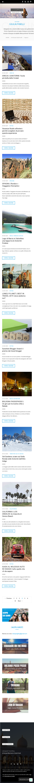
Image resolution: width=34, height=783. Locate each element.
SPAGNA (12, 180)
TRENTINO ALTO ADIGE (16, 453)
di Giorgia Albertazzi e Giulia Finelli (11, 753)
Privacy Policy (6, 737)
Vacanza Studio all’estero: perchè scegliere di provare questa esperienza (13, 131)
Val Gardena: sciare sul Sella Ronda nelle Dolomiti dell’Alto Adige (13, 459)
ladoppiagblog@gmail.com (19, 633)
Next (19, 601)
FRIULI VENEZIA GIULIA (16, 235)
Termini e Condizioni (8, 744)
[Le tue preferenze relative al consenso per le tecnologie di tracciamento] (31, 780)
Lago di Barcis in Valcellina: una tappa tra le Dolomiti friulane (13, 241)
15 (15, 601)
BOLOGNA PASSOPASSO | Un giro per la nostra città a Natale (13, 403)
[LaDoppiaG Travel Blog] (17, 10)
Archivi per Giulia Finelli (16, 37)
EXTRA (11, 125)
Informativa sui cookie (9, 776)
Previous (9, 598)
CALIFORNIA (13, 508)
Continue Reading (9, 93)
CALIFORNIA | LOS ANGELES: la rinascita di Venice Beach (12, 514)
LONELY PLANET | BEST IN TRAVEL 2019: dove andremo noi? (14, 296)
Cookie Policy (6, 730)
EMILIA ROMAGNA (15, 398)
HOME (7, 37)
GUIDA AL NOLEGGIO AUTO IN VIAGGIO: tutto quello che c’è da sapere (13, 569)
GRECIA (12, 73)
